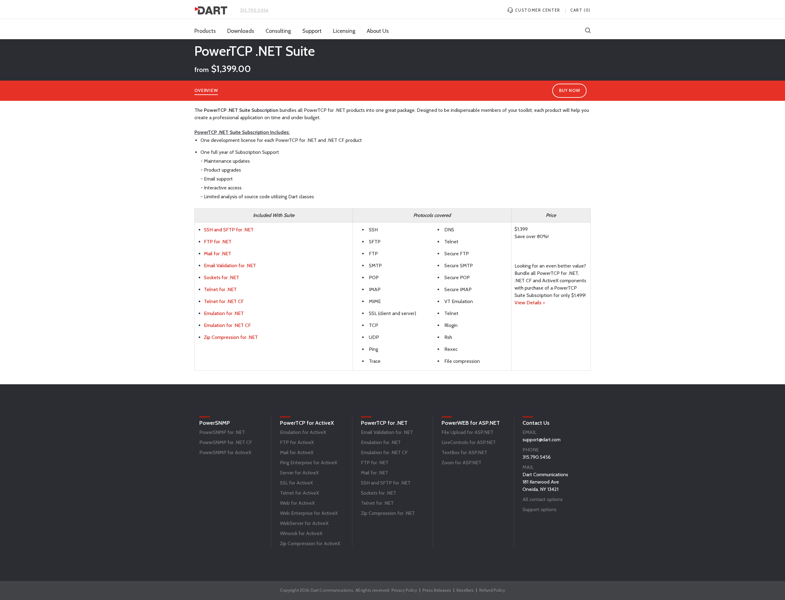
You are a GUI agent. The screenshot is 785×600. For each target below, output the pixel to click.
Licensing (344, 31)
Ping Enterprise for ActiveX (308, 462)
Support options (540, 509)
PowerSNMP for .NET (222, 432)
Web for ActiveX (297, 503)
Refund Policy (492, 590)
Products (205, 31)
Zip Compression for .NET (231, 337)
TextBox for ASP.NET (464, 452)
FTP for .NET (218, 242)
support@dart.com (542, 439)
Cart (580, 10)
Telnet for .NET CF (224, 301)
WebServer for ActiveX (304, 523)
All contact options (543, 499)
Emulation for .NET (224, 313)
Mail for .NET (217, 253)
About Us (378, 31)
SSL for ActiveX (296, 483)
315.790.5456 (254, 10)
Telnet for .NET (220, 289)
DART (211, 10)
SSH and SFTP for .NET (229, 230)
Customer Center (537, 10)
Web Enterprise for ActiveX (309, 513)
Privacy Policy (404, 590)
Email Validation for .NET (230, 265)
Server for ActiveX (299, 473)
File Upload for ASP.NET (467, 432)
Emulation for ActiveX (303, 432)
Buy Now (569, 90)
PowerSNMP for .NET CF (225, 442)
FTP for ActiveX (297, 442)
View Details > (530, 303)
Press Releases (437, 590)
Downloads (240, 31)
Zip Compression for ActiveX (310, 543)
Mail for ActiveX (296, 452)
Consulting (278, 31)
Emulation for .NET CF (227, 325)
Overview (206, 90)
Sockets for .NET (221, 277)
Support (312, 31)
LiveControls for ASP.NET (469, 442)
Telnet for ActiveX (299, 493)
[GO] (588, 31)
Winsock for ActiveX (301, 533)
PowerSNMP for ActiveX (225, 452)
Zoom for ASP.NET (461, 462)
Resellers (465, 590)
